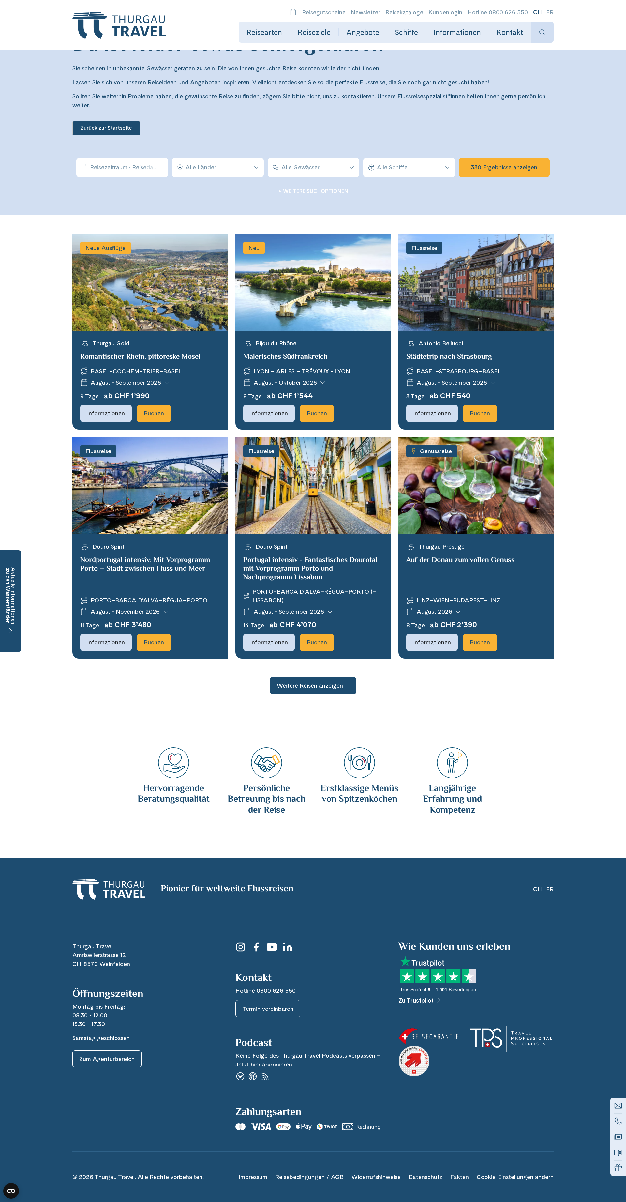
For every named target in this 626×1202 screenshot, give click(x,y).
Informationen (457, 32)
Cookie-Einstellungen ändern (515, 1176)
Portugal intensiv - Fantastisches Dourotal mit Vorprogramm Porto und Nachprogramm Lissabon (310, 569)
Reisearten (264, 32)
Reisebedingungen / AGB (309, 1176)
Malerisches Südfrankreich (285, 357)
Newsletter (365, 12)
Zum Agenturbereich (107, 1058)
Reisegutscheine (324, 12)
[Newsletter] (618, 1137)
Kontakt (510, 32)
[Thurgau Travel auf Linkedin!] (287, 947)
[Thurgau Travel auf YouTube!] (272, 947)
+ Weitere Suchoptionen (313, 191)
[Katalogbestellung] (618, 1152)
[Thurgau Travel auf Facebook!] (256, 947)
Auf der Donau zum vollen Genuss (460, 560)
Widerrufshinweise (376, 1176)
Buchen (154, 413)
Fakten (459, 1176)
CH (537, 12)
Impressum (253, 1176)
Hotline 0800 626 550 (498, 12)
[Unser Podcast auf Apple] (253, 1076)
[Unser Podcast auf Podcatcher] (265, 1076)
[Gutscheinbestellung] (618, 1168)
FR (550, 12)
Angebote (362, 32)
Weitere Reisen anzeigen (310, 685)
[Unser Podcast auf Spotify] (240, 1076)
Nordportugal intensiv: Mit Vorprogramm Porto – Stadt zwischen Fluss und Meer (145, 564)
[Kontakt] (618, 1105)
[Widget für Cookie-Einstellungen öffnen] (11, 1191)
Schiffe (406, 32)
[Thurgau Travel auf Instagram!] (240, 947)
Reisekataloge (404, 12)
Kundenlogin (445, 12)
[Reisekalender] (293, 12)
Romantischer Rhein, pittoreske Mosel (140, 357)
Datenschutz (425, 1176)
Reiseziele (314, 32)
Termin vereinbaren (267, 1008)
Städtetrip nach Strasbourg (449, 357)
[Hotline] (618, 1121)
